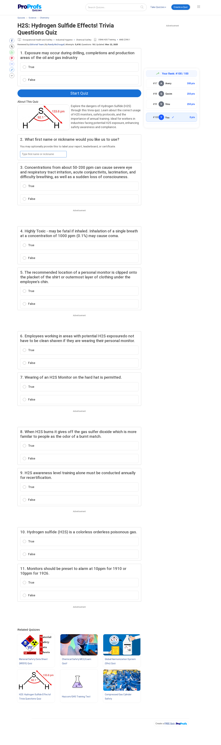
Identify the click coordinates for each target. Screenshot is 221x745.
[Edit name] (173, 117)
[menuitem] (158, 7)
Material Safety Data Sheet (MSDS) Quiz (33, 661)
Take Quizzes (157, 7)
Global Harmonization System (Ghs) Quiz (120, 661)
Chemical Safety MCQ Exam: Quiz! (77, 661)
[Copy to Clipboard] (12, 70)
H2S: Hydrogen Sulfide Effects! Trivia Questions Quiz (35, 696)
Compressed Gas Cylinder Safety (118, 696)
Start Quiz (79, 93)
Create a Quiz (181, 7)
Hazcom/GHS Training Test (76, 696)
